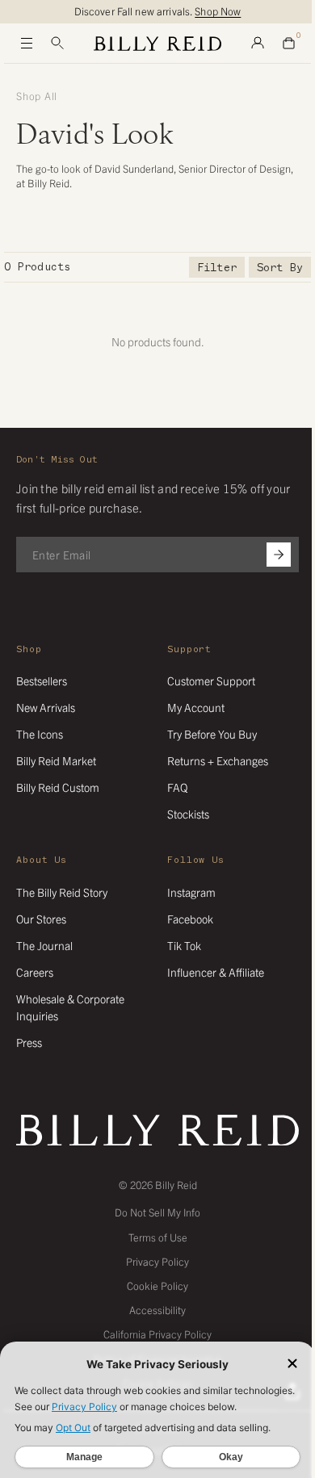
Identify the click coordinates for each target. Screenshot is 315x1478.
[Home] (157, 44)
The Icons (39, 733)
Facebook (190, 918)
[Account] (258, 43)
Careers (34, 972)
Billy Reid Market (56, 760)
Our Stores (41, 918)
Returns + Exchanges (217, 760)
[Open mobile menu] (27, 43)
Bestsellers (41, 680)
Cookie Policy (157, 1285)
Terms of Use (157, 1237)
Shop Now (218, 11)
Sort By (280, 268)
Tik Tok (184, 945)
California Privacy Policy (157, 1334)
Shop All (36, 96)
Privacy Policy (157, 1261)
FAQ (177, 787)
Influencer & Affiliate (215, 972)
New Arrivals (45, 707)
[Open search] (57, 43)
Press (29, 1042)
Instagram (191, 892)
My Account (196, 707)
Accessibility (157, 1310)
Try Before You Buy (212, 733)
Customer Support (211, 680)
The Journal (44, 945)
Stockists (188, 813)
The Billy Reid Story (61, 892)
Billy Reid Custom (57, 787)
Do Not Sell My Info (157, 1212)
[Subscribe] (279, 554)
